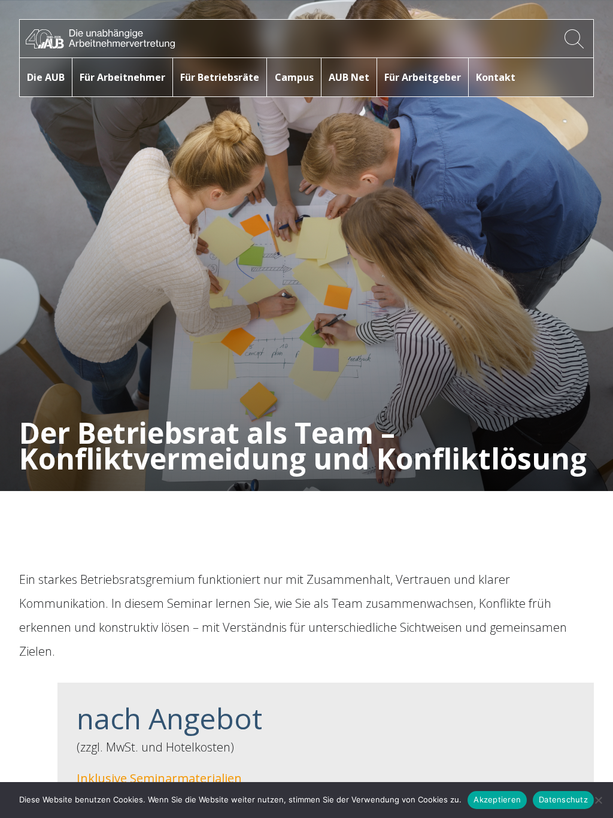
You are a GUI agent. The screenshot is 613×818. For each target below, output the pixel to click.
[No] (598, 800)
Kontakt (495, 77)
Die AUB (46, 77)
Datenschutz (563, 799)
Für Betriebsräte (219, 77)
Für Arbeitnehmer (122, 77)
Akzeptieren (497, 799)
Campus (294, 77)
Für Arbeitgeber (422, 77)
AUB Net (349, 77)
